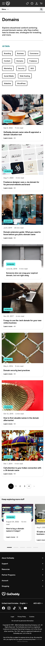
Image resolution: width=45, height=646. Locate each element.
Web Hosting (25, 76)
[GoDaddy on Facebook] (3, 609)
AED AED (37, 603)
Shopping (5, 586)
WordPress (21, 83)
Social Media (9, 76)
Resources (6, 569)
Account (5, 580)
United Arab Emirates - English (14, 603)
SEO (32, 68)
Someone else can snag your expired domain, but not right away (22, 274)
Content (7, 61)
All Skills (6, 46)
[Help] (32, 3)
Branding (7, 53)
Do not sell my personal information (23, 621)
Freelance (33, 61)
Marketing (8, 68)
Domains (19, 61)
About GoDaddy (8, 558)
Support (5, 564)
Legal (12, 616)
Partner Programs (8, 575)
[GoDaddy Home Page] (11, 594)
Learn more (10, 537)
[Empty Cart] (41, 3)
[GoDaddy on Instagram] (9, 609)
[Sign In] (37, 3)
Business (20, 53)
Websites (7, 83)
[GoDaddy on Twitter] (20, 609)
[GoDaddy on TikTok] (14, 609)
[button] (9, 547)
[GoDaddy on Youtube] (25, 609)
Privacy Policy (22, 616)
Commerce (34, 53)
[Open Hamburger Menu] (2, 3)
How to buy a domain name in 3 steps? (15, 529)
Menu (4, 9)
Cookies (31, 616)
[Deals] (27, 3)
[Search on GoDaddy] (41, 9)
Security (21, 68)
